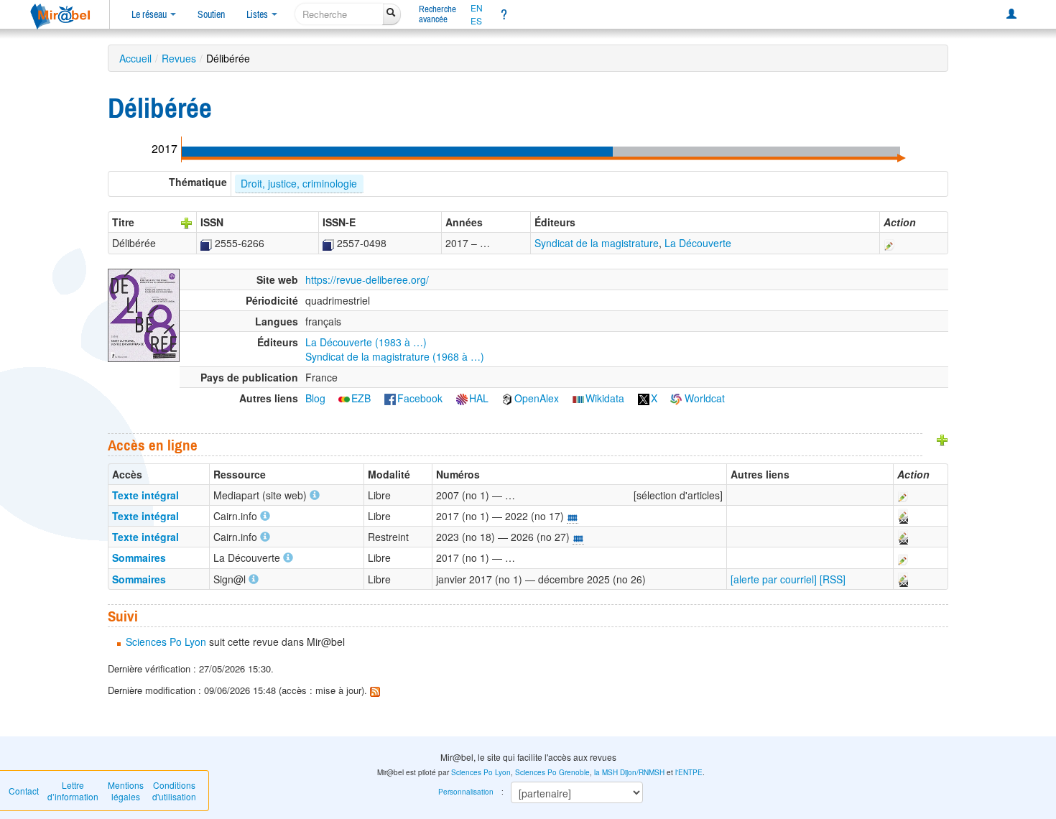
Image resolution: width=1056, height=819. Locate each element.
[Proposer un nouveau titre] (187, 222)
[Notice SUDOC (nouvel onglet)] (206, 243)
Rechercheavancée (437, 14)
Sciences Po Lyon (166, 641)
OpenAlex (536, 398)
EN (477, 8)
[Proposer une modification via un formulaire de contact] (902, 516)
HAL (478, 398)
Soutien (211, 14)
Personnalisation (466, 792)
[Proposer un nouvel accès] (942, 439)
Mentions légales (126, 790)
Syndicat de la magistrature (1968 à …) (394, 356)
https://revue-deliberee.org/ (367, 279)
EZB (361, 398)
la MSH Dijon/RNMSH (629, 772)
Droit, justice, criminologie (299, 183)
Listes (258, 14)
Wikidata (604, 398)
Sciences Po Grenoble (552, 772)
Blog (315, 398)
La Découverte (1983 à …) (366, 342)
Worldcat (703, 398)
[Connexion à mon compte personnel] (1011, 14)
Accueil (135, 58)
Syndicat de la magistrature (596, 243)
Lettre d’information (72, 790)
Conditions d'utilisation (174, 790)
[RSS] (833, 579)
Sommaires (139, 557)
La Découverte (697, 243)
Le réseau (150, 14)
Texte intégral (145, 495)
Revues (179, 58)
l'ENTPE (689, 772)
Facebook (420, 398)
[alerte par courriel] (774, 579)
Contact (24, 791)
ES (476, 21)
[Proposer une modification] (889, 243)
